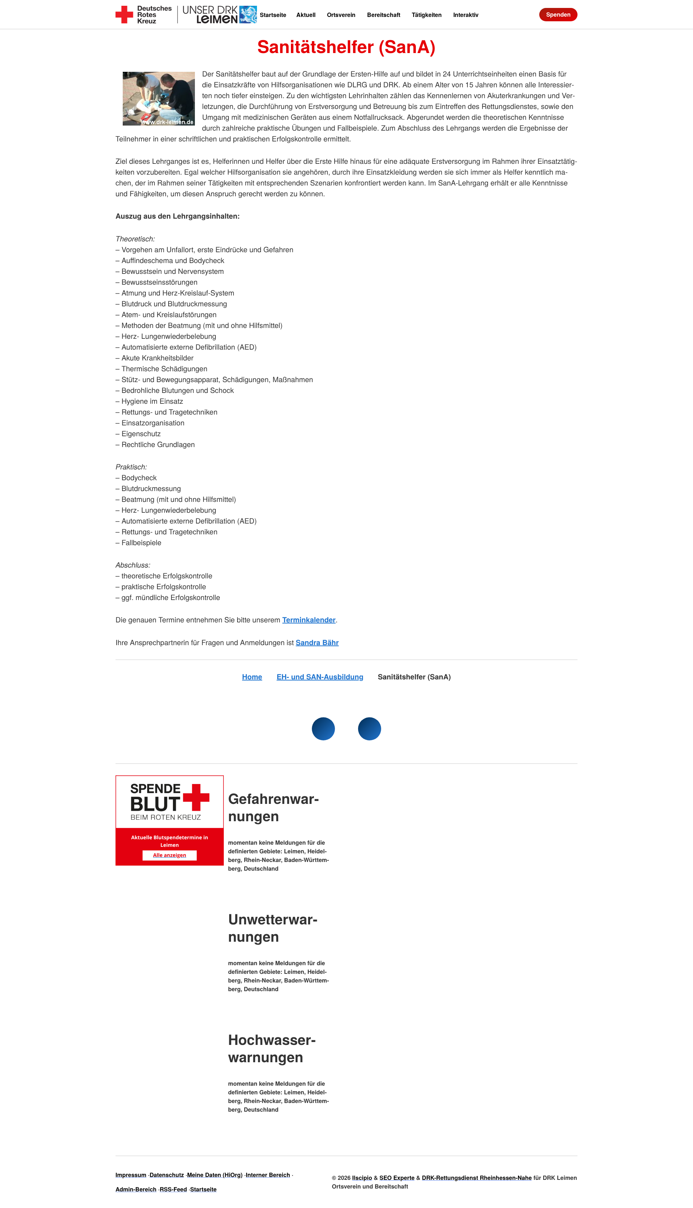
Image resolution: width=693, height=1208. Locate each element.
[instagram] (369, 728)
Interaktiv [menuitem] (466, 14)
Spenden (558, 14)
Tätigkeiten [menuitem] (427, 14)
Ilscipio (362, 1177)
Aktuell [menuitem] (305, 14)
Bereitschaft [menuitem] (383, 14)
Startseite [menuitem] (273, 14)
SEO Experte (396, 1177)
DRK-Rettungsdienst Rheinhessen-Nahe (477, 1177)
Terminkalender (309, 619)
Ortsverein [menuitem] (341, 14)
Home (252, 676)
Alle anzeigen (169, 855)
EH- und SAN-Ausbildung (319, 676)
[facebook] (323, 728)
